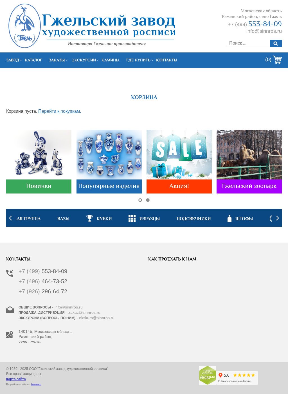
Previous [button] (10, 218)
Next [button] (277, 218)
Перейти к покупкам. (59, 111)
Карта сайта (16, 379)
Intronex (36, 384)
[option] (144, 218)
